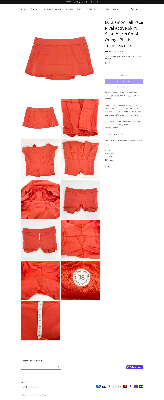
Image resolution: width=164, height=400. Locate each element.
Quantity (107, 63)
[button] (70, 9)
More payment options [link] (124, 87)
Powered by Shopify (40, 395)
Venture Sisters (29, 395)
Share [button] (109, 167)
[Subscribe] (58, 367)
